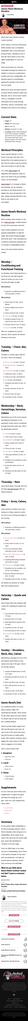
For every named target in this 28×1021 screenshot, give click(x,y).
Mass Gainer (8, 810)
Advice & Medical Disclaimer (15, 1001)
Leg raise (8, 327)
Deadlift (7, 434)
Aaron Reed (13, 171)
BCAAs (7, 813)
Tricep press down (11, 538)
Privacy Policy (8, 1007)
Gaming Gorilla (18, 1015)
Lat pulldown (9, 451)
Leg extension (10, 634)
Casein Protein (9, 808)
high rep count (10, 222)
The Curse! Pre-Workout (8, 939)
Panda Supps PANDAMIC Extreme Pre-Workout (11, 956)
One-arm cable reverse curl (14, 554)
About (9, 999)
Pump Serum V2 (5, 944)
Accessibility (16, 999)
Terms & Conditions (19, 1007)
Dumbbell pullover (11, 365)
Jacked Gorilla (11, 1015)
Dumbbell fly (9, 371)
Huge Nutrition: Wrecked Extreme (10, 961)
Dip (6, 380)
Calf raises (8, 316)
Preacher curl (9, 565)
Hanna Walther (10, 14)
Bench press (9, 362)
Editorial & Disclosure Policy (14, 1005)
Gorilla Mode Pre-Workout (8, 950)
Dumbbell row (9, 440)
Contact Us (15, 1003)
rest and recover (13, 489)
